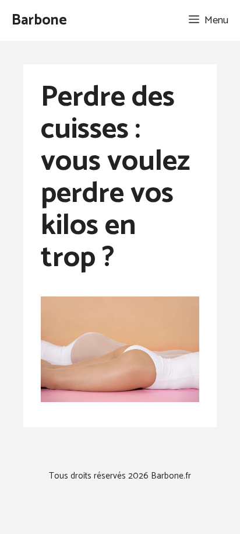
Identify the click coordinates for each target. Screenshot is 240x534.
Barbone (39, 20)
